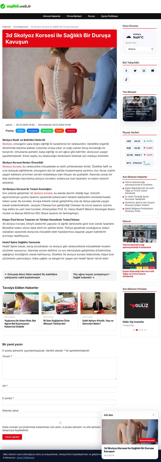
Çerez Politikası (109, 16)
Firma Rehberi (74, 16)
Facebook (33, 131)
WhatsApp (46, 131)
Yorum (7, 356)
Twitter (20, 131)
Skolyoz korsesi (11, 166)
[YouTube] (152, 70)
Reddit (59, 131)
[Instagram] (143, 70)
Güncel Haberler (52, 16)
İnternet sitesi (10, 410)
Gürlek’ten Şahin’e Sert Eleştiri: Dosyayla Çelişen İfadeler (140, 203)
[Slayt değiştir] (134, 330)
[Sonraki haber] (151, 101)
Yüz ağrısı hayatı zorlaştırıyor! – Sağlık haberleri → (92, 276)
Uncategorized (21, 26)
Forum (91, 16)
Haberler (6, 26)
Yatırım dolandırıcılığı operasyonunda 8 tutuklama (138, 183)
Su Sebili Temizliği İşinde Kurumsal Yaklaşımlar (137, 197)
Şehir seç (131, 43)
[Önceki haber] (144, 101)
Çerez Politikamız (25, 457)
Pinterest (71, 131)
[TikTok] (126, 79)
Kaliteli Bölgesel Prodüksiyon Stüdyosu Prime (139, 209)
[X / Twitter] (135, 70)
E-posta (8, 398)
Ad (5, 385)
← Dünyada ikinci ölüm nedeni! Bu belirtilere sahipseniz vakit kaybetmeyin (31, 276)
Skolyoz (7, 143)
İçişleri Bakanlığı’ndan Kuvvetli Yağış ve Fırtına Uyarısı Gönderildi (139, 190)
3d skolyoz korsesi (41, 193)
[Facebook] (126, 70)
